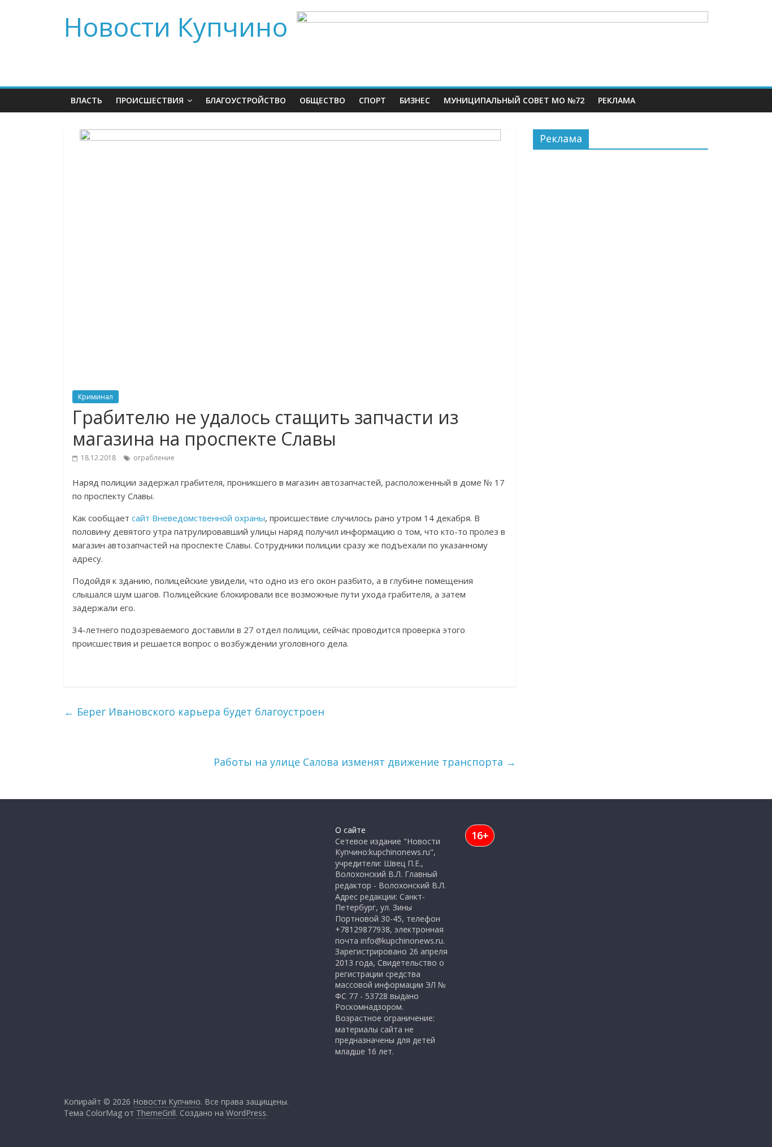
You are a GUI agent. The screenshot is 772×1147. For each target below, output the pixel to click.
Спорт (372, 100)
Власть (86, 100)
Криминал (95, 397)
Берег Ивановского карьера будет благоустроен (194, 711)
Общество (322, 100)
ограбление (154, 458)
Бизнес (415, 100)
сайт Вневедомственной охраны (198, 518)
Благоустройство (246, 100)
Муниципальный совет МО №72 (514, 100)
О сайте (350, 830)
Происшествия (150, 100)
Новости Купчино (176, 26)
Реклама (616, 100)
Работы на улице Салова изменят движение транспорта (365, 762)
